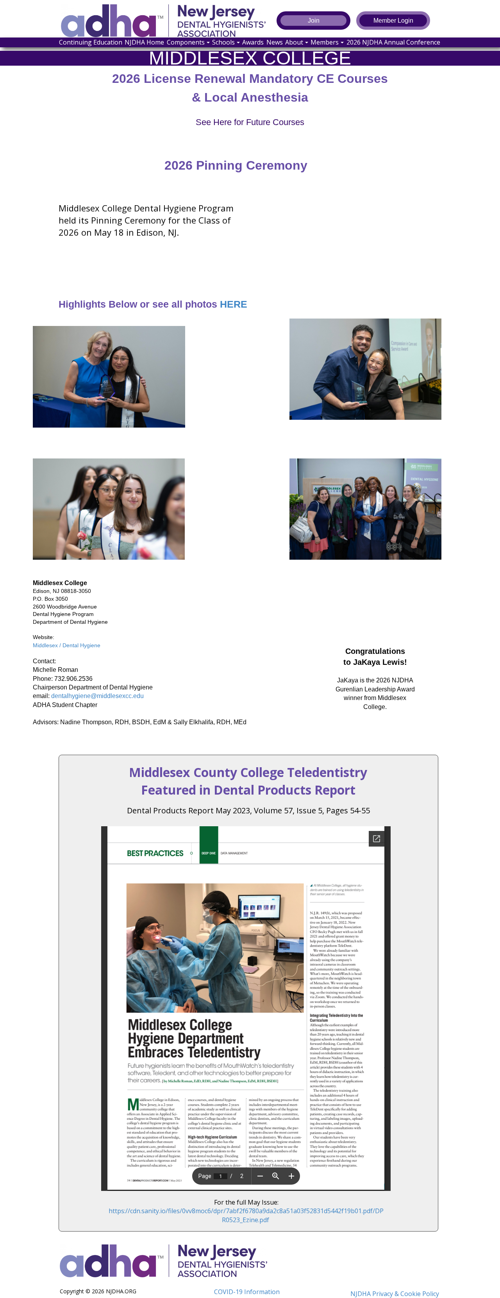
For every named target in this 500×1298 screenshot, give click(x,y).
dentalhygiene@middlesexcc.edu (97, 696)
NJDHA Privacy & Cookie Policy (394, 1293)
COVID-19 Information (247, 1291)
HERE (233, 304)
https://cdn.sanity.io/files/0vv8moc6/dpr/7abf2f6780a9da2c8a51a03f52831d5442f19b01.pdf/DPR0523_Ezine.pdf (246, 1215)
